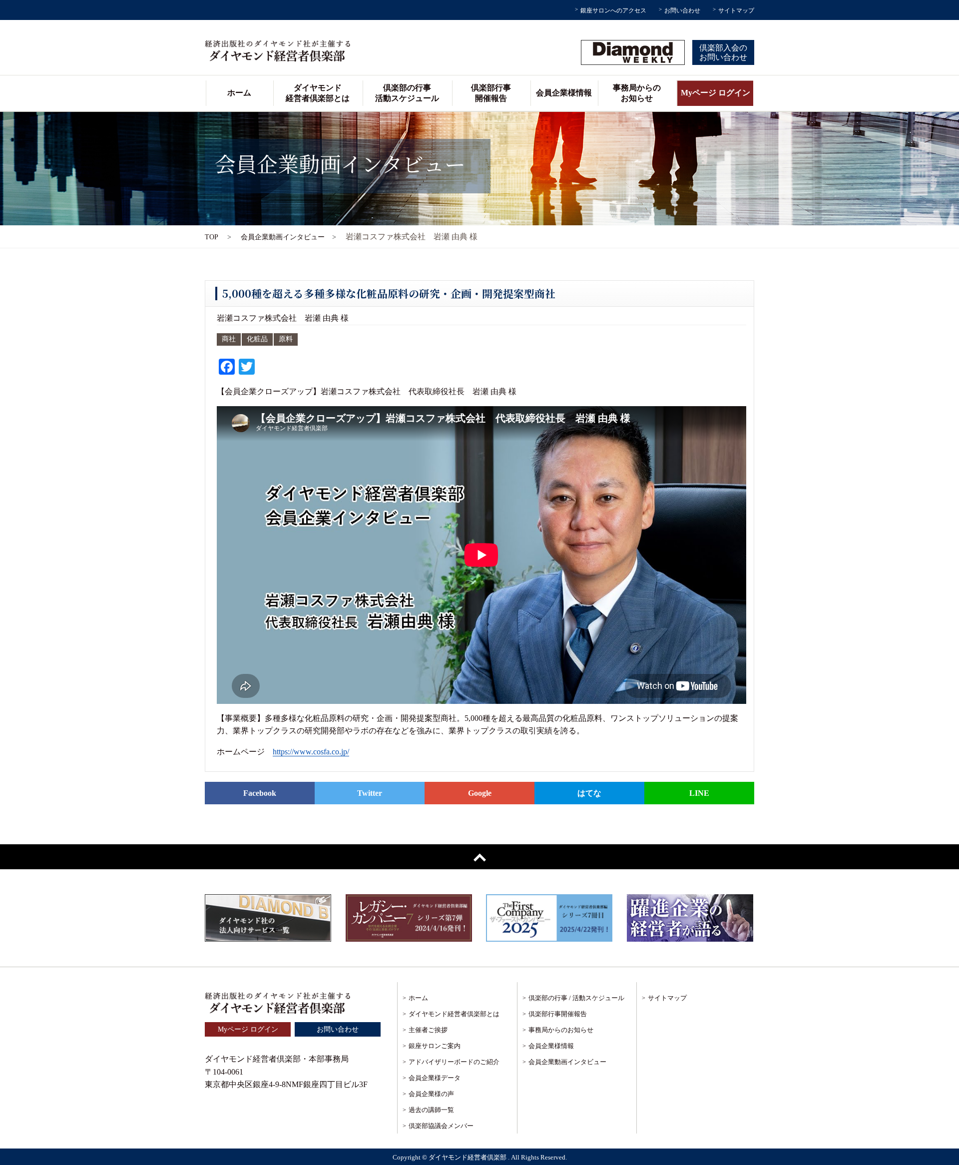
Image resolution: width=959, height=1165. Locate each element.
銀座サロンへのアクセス (613, 10)
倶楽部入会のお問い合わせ (723, 52)
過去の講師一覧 (431, 1110)
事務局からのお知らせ (637, 92)
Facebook (259, 793)
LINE (699, 793)
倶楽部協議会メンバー (441, 1126)
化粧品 (257, 339)
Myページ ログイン (715, 92)
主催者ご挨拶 (428, 1030)
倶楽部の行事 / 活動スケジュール (576, 998)
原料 (286, 339)
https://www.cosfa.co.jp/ (311, 751)
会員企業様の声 (431, 1094)
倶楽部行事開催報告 (491, 92)
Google (479, 793)
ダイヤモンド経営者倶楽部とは (318, 92)
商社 (229, 339)
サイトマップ (736, 10)
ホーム (239, 92)
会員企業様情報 (564, 92)
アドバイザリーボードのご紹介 (454, 1062)
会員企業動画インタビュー (567, 1062)
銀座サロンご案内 (435, 1046)
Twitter (369, 793)
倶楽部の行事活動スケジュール (407, 92)
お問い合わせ (682, 10)
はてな (589, 793)
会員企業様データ (435, 1078)
